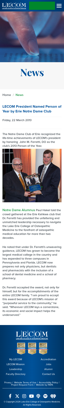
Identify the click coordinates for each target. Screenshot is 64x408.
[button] (59, 6)
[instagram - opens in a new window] (24, 394)
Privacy (7, 382)
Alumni (48, 369)
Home (6, 94)
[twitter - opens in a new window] (17, 394)
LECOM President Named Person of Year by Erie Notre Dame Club (31, 109)
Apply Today (42, 6)
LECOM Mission (16, 364)
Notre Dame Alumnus (18, 209)
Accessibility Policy (48, 382)
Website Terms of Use (25, 382)
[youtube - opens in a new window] (31, 394)
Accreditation (48, 359)
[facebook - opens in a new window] (10, 394)
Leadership (15, 369)
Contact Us (48, 374)
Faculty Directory (15, 374)
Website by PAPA (44, 385)
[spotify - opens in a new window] (45, 394)
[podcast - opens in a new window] (38, 394)
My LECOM (15, 359)
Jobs (48, 364)
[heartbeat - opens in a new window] (53, 394)
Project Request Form (22, 385)
